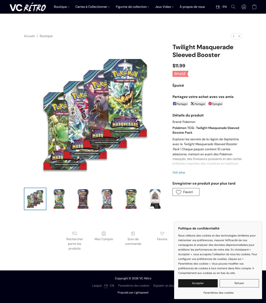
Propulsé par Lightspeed (133, 292)
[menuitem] (233, 36)
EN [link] (112, 285)
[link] (218, 291)
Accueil (29, 36)
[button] (27, 7)
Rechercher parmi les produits (74, 244)
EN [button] (225, 7)
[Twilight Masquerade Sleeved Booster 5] (155, 199)
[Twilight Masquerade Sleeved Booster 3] (107, 199)
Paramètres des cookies (133, 285)
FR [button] (218, 7)
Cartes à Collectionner (91, 7)
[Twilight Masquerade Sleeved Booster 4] (131, 199)
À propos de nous (192, 7)
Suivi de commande (133, 241)
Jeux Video (163, 7)
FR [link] (106, 285)
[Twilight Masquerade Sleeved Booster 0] (35, 199)
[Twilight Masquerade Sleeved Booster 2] (83, 199)
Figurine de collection (131, 7)
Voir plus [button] (179, 172)
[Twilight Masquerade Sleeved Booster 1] (59, 199)
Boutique (61, 7)
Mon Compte (104, 239)
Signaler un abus (164, 285)
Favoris (162, 239)
